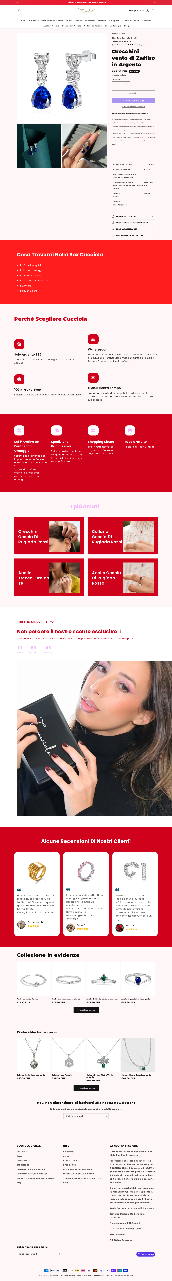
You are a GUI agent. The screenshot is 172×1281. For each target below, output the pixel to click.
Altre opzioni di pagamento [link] (133, 106)
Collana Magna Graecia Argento (136, 1075)
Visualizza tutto (86, 1010)
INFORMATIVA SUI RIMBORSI (31, 1169)
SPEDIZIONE (23, 1165)
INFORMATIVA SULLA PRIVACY (32, 1174)
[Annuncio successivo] (154, 2)
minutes (33, 652)
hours (20, 652)
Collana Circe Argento (62, 1075)
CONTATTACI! (23, 1160)
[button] (19, 10)
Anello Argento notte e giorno (66, 999)
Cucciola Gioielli (51, 1275)
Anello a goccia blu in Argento (135, 999)
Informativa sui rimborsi (71, 1275)
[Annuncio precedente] (17, 2)
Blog (19, 1182)
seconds (48, 652)
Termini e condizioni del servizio (120, 1275)
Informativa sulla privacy (94, 1275)
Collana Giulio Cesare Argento (31, 1075)
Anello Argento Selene (27, 999)
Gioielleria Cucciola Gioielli (124, 38)
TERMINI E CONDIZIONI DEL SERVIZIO (36, 1178)
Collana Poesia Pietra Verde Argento (100, 1076)
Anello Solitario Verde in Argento (102, 999)
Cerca (19, 1156)
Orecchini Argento (120, 41)
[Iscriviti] (106, 1116)
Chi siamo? (22, 1152)
